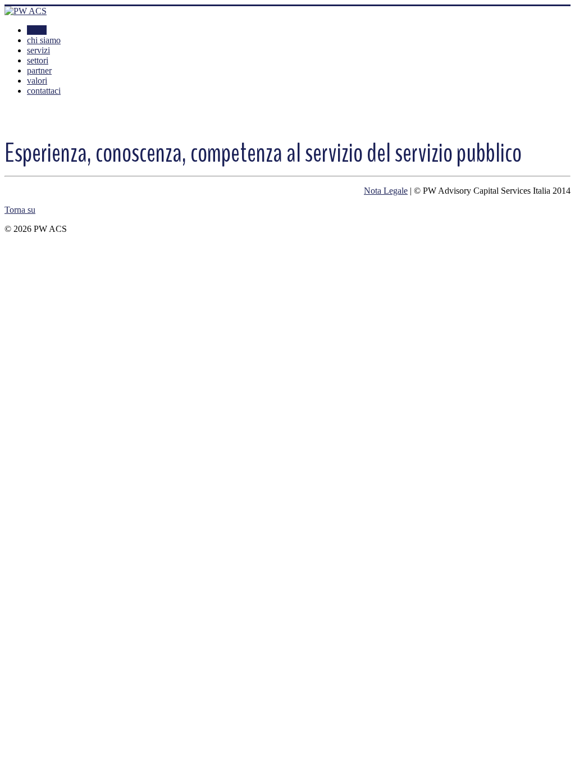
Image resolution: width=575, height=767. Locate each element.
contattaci (44, 90)
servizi (38, 50)
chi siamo (44, 40)
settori (37, 60)
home (37, 30)
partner (39, 70)
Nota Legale (386, 190)
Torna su (19, 209)
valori (37, 80)
